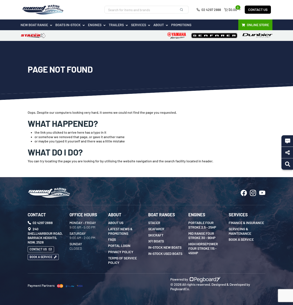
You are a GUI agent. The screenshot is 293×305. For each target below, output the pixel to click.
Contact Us (257, 9)
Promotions (181, 25)
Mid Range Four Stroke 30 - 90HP (202, 235)
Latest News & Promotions (120, 231)
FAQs (112, 239)
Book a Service (41, 257)
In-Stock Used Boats (165, 253)
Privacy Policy (120, 252)
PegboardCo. (180, 289)
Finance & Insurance (246, 223)
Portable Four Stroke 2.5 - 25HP (202, 225)
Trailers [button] (116, 25)
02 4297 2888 (211, 9)
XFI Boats (156, 241)
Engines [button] (94, 25)
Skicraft (155, 235)
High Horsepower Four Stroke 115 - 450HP (203, 248)
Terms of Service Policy (122, 260)
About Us (115, 223)
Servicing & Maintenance (240, 231)
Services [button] (138, 25)
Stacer (154, 223)
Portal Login (119, 246)
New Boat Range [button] (34, 25)
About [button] (158, 25)
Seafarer (156, 229)
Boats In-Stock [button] (68, 25)
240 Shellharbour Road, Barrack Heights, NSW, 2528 (45, 235)
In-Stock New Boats (164, 247)
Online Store (258, 25)
